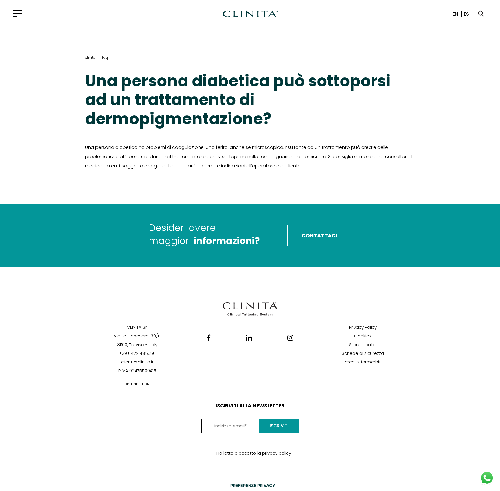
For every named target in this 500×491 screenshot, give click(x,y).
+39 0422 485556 (137, 353)
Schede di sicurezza (363, 353)
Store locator (363, 345)
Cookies (363, 336)
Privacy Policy (363, 327)
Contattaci (319, 235)
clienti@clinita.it (137, 362)
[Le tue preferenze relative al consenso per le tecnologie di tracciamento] (252, 485)
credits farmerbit (363, 362)
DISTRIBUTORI (137, 384)
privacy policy (276, 453)
